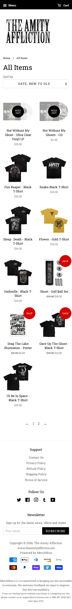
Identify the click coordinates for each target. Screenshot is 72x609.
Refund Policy (36, 468)
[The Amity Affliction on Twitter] (19, 500)
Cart (66, 5)
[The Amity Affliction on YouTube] (53, 500)
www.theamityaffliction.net (36, 548)
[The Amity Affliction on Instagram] (36, 500)
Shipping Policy (36, 474)
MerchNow (44, 553)
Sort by (8, 77)
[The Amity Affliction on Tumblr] (44, 500)
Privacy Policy (36, 463)
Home (6, 58)
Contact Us (36, 457)
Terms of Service (36, 480)
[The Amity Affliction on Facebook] (27, 500)
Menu (12, 5)
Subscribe (56, 531)
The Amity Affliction (48, 543)
